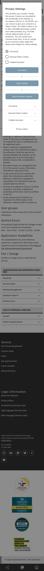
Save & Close (22, 83)
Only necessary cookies (22, 96)
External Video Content (19, 57)
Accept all (22, 70)
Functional (14, 51)
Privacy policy (22, 129)
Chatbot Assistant (17, 62)
